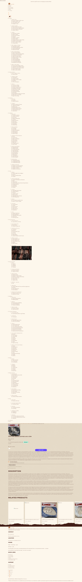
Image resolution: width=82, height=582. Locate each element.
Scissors (14, 192)
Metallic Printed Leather (16, 40)
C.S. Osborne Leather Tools (17, 200)
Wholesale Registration (13, 558)
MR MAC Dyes (15, 274)
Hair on (13, 84)
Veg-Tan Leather (15, 25)
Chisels (13, 205)
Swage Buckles (15, 147)
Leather (10, 18)
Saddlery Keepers (15, 167)
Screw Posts (14, 124)
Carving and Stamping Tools (17, 327)
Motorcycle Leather (16, 35)
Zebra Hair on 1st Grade (16, 94)
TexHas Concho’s (15, 116)
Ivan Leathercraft (15, 325)
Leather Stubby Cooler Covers (18, 235)
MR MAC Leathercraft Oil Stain (18, 276)
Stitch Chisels (15, 206)
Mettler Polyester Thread (17, 104)
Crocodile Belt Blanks (16, 61)
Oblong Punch (15, 208)
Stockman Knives (15, 380)
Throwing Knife (15, 385)
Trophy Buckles (15, 150)
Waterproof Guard (15, 294)
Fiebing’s (14, 267)
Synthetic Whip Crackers (17, 396)
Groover (13, 174)
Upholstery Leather (16, 33)
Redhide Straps (15, 58)
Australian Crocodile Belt (17, 54)
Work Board (14, 186)
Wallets (13, 242)
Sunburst (14, 350)
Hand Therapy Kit (15, 220)
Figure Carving (15, 342)
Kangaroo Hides (15, 76)
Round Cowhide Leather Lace (18, 20)
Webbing (10, 296)
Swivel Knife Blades (16, 321)
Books (10, 357)
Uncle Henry (14, 377)
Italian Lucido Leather (16, 69)
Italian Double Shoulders (17, 26)
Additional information (15, 466)
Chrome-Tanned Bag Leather (17, 65)
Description (12, 465)
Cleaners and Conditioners (16, 291)
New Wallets (14, 245)
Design (13, 354)
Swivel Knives (14, 319)
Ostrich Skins (14, 74)
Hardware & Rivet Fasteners (17, 135)
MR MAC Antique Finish (16, 275)
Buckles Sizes (14, 159)
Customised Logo (15, 312)
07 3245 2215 (11, 534)
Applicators (14, 285)
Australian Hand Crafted (16, 403)
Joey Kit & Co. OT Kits (16, 221)
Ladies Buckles (15, 155)
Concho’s (14, 119)
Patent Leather (15, 34)
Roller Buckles (15, 153)
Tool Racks (14, 185)
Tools (10, 171)
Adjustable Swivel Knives (17, 195)
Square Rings (15, 133)
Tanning (13, 368)
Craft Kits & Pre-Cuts (16, 228)
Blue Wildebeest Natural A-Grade (18, 93)
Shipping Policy (12, 565)
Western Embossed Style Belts (18, 53)
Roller (13, 180)
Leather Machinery (16, 213)
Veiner (13, 341)
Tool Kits (14, 232)
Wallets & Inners (15, 237)
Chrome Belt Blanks (16, 60)
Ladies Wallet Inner (16, 239)
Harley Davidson (15, 381)
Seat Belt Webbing (15, 303)
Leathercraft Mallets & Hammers (18, 179)
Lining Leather (15, 43)
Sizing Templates (15, 184)
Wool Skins (14, 92)
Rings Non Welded (15, 130)
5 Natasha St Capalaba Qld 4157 (15, 540)
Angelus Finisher (15, 271)
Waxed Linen (14, 106)
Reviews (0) (12, 468)
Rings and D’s (15, 131)
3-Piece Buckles (15, 151)
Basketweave (15, 347)
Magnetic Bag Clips (16, 118)
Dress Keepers (15, 157)
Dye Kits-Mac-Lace (16, 231)
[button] (41, 446)
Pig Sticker (14, 382)
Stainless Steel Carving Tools (17, 330)
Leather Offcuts (15, 30)
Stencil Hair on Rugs (16, 89)
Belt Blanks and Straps (16, 62)
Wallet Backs (14, 234)
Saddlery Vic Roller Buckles (17, 165)
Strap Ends (14, 209)
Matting (13, 339)
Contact (10, 10)
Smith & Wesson (15, 383)
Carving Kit (14, 316)
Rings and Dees (15, 127)
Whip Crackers (14, 395)
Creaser (13, 176)
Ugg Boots (14, 411)
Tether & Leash (14, 307)
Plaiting (13, 366)
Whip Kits (14, 393)
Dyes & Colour (14, 273)
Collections (14, 315)
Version (13, 323)
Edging (13, 172)
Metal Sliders (14, 122)
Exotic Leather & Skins (16, 41)
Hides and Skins (12, 72)
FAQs (10, 564)
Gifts (10, 398)
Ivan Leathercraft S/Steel (17, 326)
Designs (14, 369)
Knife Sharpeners (15, 196)
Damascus (14, 386)
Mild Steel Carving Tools (16, 329)
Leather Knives (15, 193)
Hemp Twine (14, 110)
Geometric (14, 348)
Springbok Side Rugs (16, 88)
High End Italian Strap (16, 56)
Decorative (14, 114)
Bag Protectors (15, 120)
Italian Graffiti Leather (16, 68)
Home (9, 423)
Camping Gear (14, 373)
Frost (13, 379)
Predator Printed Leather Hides (18, 39)
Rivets (13, 136)
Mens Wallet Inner (15, 240)
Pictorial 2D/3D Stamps (16, 328)
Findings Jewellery (15, 115)
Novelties (14, 80)
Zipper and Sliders (15, 138)
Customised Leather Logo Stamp (18, 313)
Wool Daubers (15, 289)
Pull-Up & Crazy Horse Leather (18, 67)
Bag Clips (14, 142)
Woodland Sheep (15, 90)
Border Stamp (15, 351)
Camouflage (14, 336)
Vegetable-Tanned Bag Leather (18, 66)
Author (13, 358)
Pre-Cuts (14, 233)
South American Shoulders (17, 29)
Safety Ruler (14, 181)
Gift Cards (13, 399)
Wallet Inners (14, 243)
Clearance (11, 420)
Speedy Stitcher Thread (16, 108)
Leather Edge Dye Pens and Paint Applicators (21, 286)
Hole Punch (14, 207)
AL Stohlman (14, 360)
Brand (13, 262)
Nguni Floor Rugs (15, 95)
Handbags (14, 412)
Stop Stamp (14, 340)
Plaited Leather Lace (16, 21)
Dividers (14, 187)
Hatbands (13, 415)
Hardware (11, 113)
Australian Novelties (16, 407)
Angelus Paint (15, 279)
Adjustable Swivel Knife (16, 190)
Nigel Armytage (15, 359)
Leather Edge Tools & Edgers (17, 173)
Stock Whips (14, 388)
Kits (13, 283)
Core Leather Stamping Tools (17, 333)
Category (13, 364)
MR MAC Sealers (15, 270)
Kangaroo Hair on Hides (16, 79)
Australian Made (15, 404)
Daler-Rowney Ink (15, 277)
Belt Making (14, 225)
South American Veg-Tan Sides (18, 28)
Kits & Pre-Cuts (12, 219)
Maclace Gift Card (15, 400)
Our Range (11, 7)
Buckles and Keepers (15, 146)
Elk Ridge (14, 378)
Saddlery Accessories (16, 168)
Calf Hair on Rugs (15, 85)
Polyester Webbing (16, 304)
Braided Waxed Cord (16, 107)
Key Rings (14, 128)
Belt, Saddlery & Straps (16, 45)
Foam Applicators (15, 288)
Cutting (13, 189)
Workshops (11, 8)
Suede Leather (15, 38)
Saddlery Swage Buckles (17, 166)
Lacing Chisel (15, 204)
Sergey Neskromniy (16, 324)
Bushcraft (14, 370)
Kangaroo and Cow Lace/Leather (19, 423)
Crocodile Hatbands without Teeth (18, 417)
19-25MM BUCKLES (16, 161)
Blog (10, 9)
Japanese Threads (15, 105)
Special (13, 355)
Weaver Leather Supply (16, 201)
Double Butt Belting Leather (17, 47)
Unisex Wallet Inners (16, 241)
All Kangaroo (14, 77)
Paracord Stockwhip (16, 392)
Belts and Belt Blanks (16, 51)
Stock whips (14, 391)
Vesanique (25, 578)
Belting (13, 365)
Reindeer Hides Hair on (16, 87)
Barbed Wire (14, 349)
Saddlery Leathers (15, 37)
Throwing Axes (15, 384)
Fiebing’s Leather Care (16, 293)
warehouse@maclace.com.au (14, 536)
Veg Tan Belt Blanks (16, 48)
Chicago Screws (15, 143)
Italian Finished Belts (16, 52)
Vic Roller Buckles (15, 149)
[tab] (41, 465)
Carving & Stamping (12, 311)
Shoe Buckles (15, 152)
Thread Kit (14, 229)
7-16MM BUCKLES (15, 160)
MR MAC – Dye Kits (15, 282)
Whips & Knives (12, 372)
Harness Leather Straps (16, 57)
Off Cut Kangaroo (15, 81)
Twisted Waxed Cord (16, 109)
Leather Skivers (15, 191)
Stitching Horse (15, 217)
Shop (10, 6)
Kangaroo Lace (15, 23)
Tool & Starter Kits (15, 223)
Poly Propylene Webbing (17, 302)
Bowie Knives (15, 376)
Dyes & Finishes (12, 261)
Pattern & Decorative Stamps (17, 344)
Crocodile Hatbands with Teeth (18, 416)
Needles (14, 100)
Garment (14, 36)
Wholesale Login (12, 559)
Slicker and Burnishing (16, 175)
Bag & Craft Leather (15, 64)
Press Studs (14, 139)
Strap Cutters (15, 194)
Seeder (13, 337)
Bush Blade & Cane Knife (17, 375)
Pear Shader (14, 335)
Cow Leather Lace (15, 22)
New (10, 421)
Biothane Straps (15, 308)
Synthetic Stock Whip (16, 390)
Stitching (10, 97)
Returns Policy (11, 567)
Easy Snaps (14, 144)
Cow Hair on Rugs (15, 86)
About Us (11, 554)
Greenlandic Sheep (16, 91)
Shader (13, 345)
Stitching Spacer (15, 214)
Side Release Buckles (16, 298)
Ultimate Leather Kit (16, 226)
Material (13, 301)
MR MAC (14, 265)
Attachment (14, 297)
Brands (13, 199)
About (10, 5)
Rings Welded (15, 132)
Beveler (13, 334)
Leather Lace (14, 19)
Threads (13, 103)
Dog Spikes (14, 123)
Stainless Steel (15, 148)
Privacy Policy (11, 566)
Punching (13, 203)
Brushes (14, 287)
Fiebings (14, 264)
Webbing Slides (15, 299)
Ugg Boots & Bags (15, 410)
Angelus (14, 263)
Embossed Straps (15, 49)
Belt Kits (14, 230)
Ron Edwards (14, 362)
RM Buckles (14, 154)
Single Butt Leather (16, 46)
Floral (13, 352)
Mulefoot (14, 338)
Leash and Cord (15, 309)
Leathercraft (14, 367)
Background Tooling (16, 353)
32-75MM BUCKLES (16, 162)
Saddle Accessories (15, 164)
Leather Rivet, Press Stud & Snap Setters (20, 182)
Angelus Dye (14, 278)
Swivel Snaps (14, 140)
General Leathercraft (15, 178)
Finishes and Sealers (15, 269)
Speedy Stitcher (15, 101)
